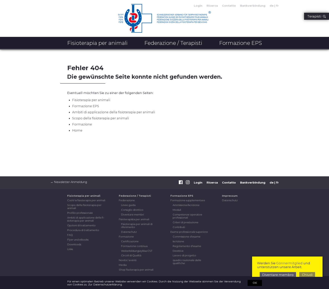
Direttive (178, 250)
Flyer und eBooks (78, 239)
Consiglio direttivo (132, 209)
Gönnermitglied (289, 263)
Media (123, 264)
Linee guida (128, 205)
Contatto (229, 5)
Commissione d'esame (186, 236)
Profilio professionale (80, 212)
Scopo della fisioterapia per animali (100, 118)
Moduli (177, 209)
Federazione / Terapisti (173, 43)
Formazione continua (134, 246)
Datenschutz (129, 231)
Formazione (82, 124)
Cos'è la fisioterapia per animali (86, 200)
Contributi (179, 227)
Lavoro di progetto (184, 255)
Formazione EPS (240, 43)
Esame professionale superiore (189, 231)
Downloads (74, 244)
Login (198, 182)
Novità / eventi (128, 260)
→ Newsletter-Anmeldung (68, 182)
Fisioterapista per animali (134, 219)
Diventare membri (132, 214)
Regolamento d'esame (187, 246)
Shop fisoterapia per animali (136, 269)
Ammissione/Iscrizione (186, 205)
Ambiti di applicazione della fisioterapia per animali (113, 112)
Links (70, 249)
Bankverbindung (252, 5)
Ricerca (212, 5)
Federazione (127, 200)
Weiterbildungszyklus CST (136, 250)
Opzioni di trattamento (81, 225)
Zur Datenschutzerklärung (105, 284)
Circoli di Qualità (131, 255)
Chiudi (307, 275)
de (272, 5)
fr (277, 5)
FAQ (70, 234)
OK (255, 282)
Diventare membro (278, 275)
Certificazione (130, 241)
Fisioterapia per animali (97, 43)
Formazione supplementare (187, 200)
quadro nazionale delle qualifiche (187, 262)
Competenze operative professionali (187, 216)
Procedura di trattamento (83, 230)
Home (77, 130)
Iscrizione (178, 241)
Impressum (230, 195)
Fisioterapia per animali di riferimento (137, 225)
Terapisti (315, 16)
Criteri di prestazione (185, 222)
